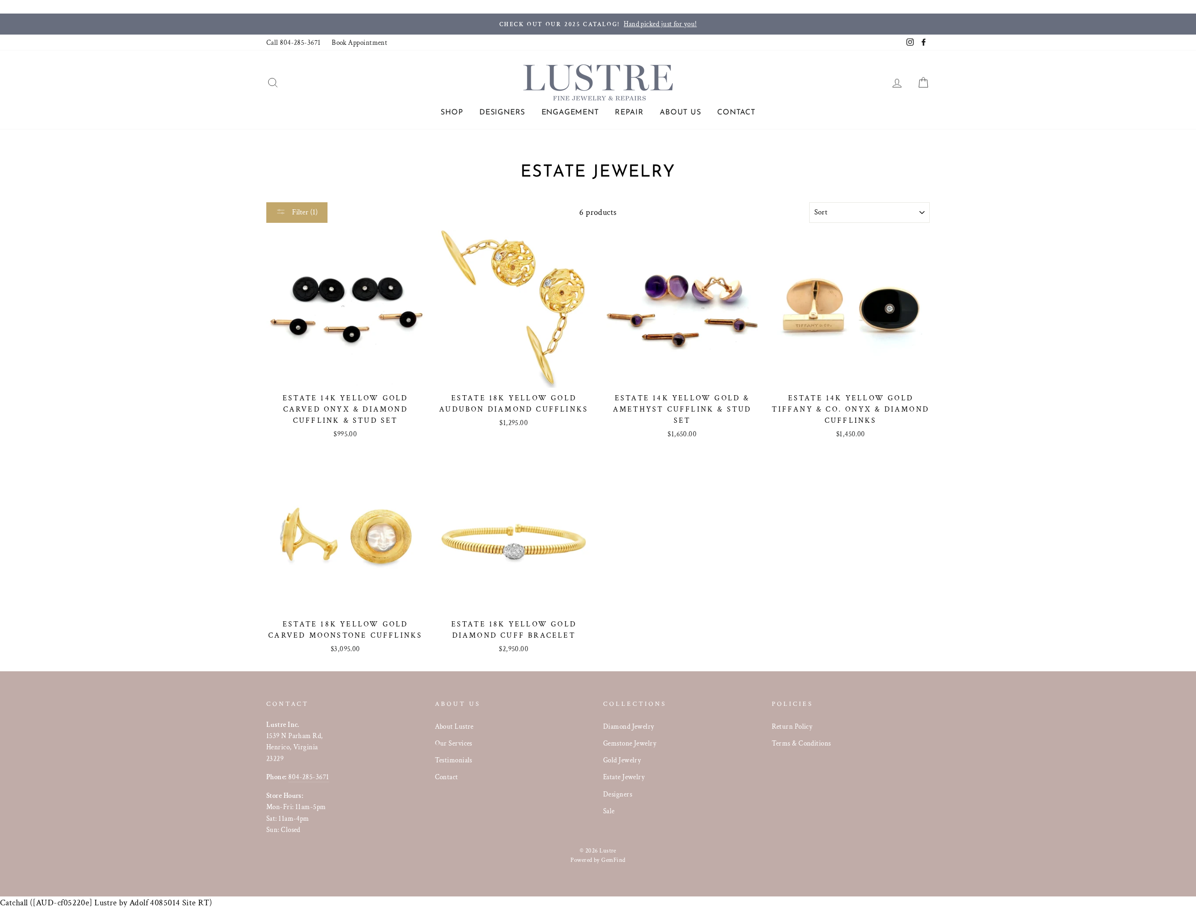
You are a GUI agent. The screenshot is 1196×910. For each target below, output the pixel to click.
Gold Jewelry (622, 760)
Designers (502, 112)
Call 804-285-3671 (293, 42)
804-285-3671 (308, 777)
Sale (609, 811)
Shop (452, 112)
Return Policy (792, 726)
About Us (680, 112)
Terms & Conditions (801, 743)
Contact (736, 112)
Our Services (453, 743)
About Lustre (454, 726)
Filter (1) (304, 212)
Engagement (570, 112)
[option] (598, 24)
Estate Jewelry (624, 777)
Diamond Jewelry (629, 726)
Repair (629, 112)
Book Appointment (359, 42)
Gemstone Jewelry (629, 743)
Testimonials (453, 760)
